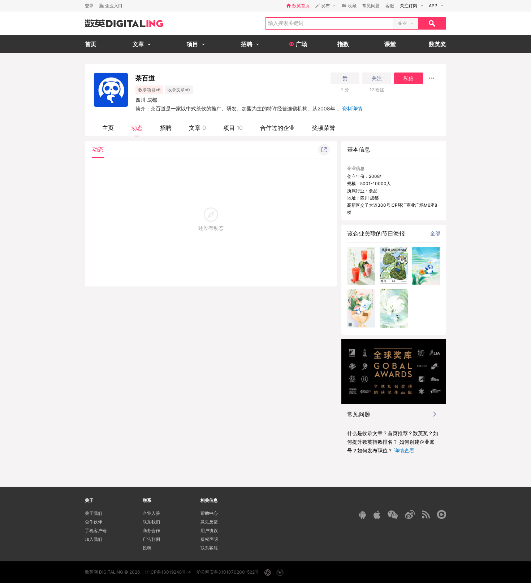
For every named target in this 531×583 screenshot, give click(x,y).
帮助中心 (209, 513)
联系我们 (151, 522)
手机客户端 (96, 530)
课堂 (390, 44)
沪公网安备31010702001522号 (228, 572)
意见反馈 (209, 522)
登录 (89, 5)
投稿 (147, 548)
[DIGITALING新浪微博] (410, 514)
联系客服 (209, 548)
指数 (343, 44)
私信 (408, 78)
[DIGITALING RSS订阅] (426, 514)
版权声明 (209, 539)
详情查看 (404, 450)
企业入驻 (151, 513)
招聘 (166, 127)
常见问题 (371, 5)
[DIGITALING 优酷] (441, 514)
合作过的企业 (277, 127)
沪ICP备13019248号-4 (168, 572)
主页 (108, 127)
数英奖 (437, 44)
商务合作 (151, 530)
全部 (435, 233)
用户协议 (209, 530)
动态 (137, 127)
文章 (197, 127)
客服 (389, 5)
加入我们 (93, 539)
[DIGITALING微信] (393, 514)
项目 (233, 127)
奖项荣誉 (323, 127)
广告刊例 (151, 539)
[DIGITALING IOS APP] (377, 514)
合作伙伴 (93, 522)
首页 (90, 44)
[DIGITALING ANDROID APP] (362, 514)
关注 (377, 78)
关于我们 (93, 513)
